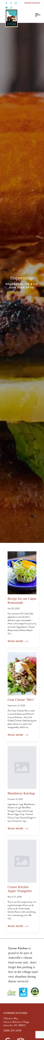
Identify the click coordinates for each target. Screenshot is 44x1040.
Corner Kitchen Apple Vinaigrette (20, 889)
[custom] (11, 7)
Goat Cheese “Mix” (21, 699)
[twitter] (11, 3)
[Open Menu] (37, 15)
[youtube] (6, 7)
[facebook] (6, 3)
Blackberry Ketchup (21, 793)
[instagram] (15, 3)
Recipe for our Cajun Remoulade (22, 600)
